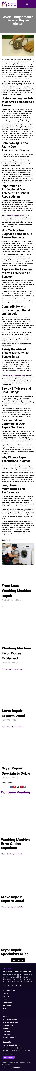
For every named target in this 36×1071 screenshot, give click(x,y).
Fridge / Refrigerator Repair (10, 1022)
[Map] (20, 985)
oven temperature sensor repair (15, 215)
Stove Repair (6, 1031)
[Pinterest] (21, 787)
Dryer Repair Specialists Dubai (15, 952)
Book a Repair (9, 1057)
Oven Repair (6, 1028)
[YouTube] (8, 985)
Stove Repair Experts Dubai (12, 899)
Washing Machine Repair (10, 1019)
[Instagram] (18, 787)
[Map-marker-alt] (24, 787)
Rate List (5, 999)
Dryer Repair (6, 1034)
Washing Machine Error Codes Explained (16, 653)
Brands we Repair (8, 1002)
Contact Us (6, 996)
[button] (27, 3)
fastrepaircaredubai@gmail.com (14, 1048)
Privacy (3, 1067)
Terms (8, 1067)
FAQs (4, 1008)
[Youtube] (14, 787)
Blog (4, 1011)
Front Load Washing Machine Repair (16, 591)
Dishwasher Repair (8, 1025)
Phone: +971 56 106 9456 (12, 1045)
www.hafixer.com (12, 1054)
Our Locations (7, 1005)
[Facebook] (11, 787)
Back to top (15, 1068)
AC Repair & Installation (9, 1037)
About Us (5, 993)
